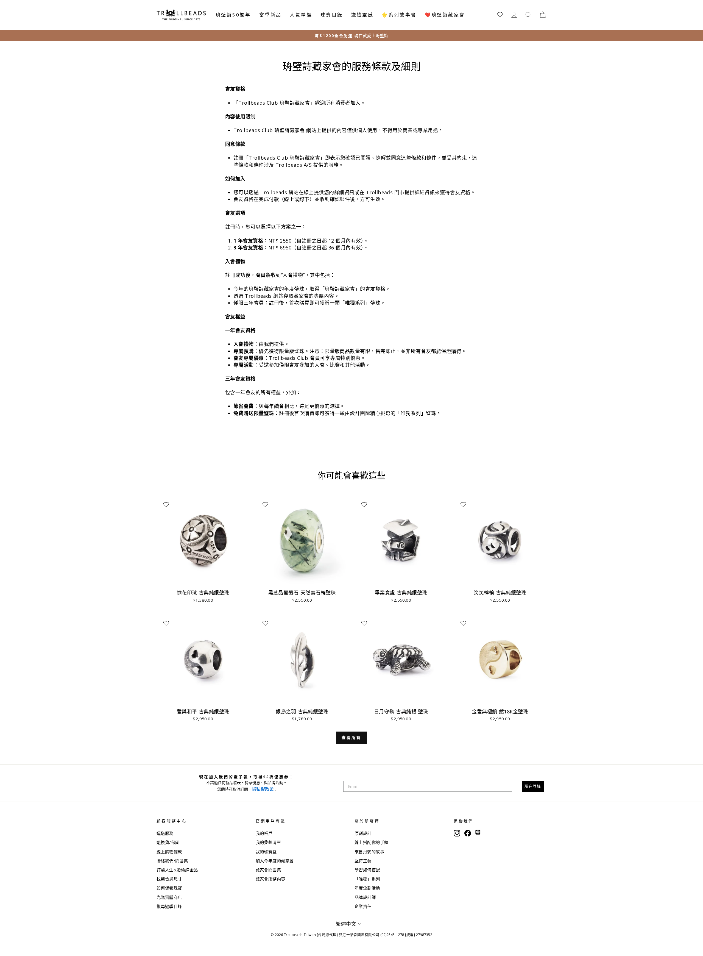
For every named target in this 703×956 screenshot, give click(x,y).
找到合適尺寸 (169, 879)
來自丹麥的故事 (369, 851)
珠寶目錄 (331, 15)
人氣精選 (301, 15)
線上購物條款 (169, 851)
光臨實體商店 (169, 897)
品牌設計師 (365, 897)
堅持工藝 (363, 860)
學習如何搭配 (367, 869)
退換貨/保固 (168, 842)
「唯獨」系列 (367, 879)
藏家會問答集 (268, 869)
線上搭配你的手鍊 (372, 842)
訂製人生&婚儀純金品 (177, 869)
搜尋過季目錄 (169, 906)
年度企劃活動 (367, 888)
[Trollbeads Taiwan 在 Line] (478, 832)
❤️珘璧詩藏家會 (445, 15)
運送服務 (165, 833)
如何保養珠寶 (169, 888)
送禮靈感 (362, 15)
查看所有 (352, 737)
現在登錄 (533, 786)
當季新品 (270, 15)
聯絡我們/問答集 (172, 860)
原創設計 (363, 833)
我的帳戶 (264, 833)
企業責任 (363, 906)
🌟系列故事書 (399, 15)
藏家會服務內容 (270, 879)
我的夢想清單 (268, 842)
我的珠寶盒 (266, 851)
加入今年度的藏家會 (275, 860)
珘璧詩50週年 (233, 15)
